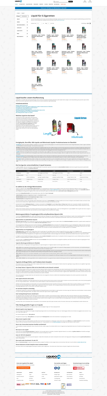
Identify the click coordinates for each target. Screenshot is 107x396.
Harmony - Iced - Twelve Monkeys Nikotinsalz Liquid (68, 53)
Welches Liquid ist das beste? (22, 105)
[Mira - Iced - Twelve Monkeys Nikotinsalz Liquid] (38, 47)
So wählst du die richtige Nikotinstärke (24, 108)
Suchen (70, 1)
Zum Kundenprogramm (23, 367)
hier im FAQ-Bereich (55, 189)
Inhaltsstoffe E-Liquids (58, 376)
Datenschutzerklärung (51, 393)
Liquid (30, 374)
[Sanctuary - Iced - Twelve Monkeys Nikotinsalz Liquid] (84, 47)
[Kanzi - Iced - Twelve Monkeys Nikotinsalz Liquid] (69, 63)
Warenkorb (90, 1)
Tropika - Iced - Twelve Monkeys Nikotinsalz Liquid (53, 36)
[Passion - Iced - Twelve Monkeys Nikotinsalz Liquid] (69, 30)
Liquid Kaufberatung (60, 20)
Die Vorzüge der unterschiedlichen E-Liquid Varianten (26, 107)
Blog (17, 378)
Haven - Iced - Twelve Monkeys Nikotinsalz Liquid (82, 69)
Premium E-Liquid (57, 380)
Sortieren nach (33, 23)
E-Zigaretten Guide (20, 380)
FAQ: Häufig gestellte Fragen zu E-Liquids (24, 112)
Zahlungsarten (19, 374)
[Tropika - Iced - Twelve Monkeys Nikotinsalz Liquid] (53, 30)
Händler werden (69, 378)
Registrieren (81, 374)
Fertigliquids (18, 144)
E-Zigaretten (31, 376)
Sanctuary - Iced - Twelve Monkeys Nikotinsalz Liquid (83, 53)
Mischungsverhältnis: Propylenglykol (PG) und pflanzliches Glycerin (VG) (30, 110)
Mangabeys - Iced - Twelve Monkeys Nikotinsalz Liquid (82, 36)
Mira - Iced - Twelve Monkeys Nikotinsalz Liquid (37, 53)
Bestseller (31, 378)
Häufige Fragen (57, 374)
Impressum (44, 393)
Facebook (43, 378)
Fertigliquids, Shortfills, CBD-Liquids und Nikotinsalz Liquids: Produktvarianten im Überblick (34, 106)
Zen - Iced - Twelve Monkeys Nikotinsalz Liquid (37, 86)
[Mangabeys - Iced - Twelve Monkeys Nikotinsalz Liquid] (84, 30)
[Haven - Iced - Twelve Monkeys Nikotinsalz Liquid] (84, 63)
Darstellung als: (84, 23)
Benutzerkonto (82, 378)
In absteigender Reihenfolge (43, 23)
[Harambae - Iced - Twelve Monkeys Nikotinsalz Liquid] (38, 30)
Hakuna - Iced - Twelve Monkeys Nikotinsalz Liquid (53, 53)
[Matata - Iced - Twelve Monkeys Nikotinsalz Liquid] (38, 63)
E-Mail (43, 376)
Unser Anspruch (69, 376)
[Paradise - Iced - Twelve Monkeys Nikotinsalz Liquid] (53, 63)
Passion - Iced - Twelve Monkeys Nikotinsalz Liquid (68, 36)
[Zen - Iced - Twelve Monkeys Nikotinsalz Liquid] (38, 79)
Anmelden (85, 1)
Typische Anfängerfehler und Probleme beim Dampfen (27, 111)
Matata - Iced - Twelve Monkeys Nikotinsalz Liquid (37, 69)
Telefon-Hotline (44, 374)
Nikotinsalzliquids (57, 322)
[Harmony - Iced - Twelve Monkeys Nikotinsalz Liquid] (69, 47)
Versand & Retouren (20, 376)
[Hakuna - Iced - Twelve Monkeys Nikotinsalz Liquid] (53, 47)
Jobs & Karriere (69, 374)
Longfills (18, 151)
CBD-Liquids (18, 158)
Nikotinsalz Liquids (20, 155)
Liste (88, 23)
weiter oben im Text (82, 342)
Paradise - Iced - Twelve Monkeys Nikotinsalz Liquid (53, 69)
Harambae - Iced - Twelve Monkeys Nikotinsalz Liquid (38, 36)
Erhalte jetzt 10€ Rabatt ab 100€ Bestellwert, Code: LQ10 (53, 8)
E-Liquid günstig (57, 378)
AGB (64, 393)
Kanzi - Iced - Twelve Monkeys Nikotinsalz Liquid (67, 69)
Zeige (46, 23)
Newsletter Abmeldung (83, 380)
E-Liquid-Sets (31, 380)
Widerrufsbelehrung (58, 393)
